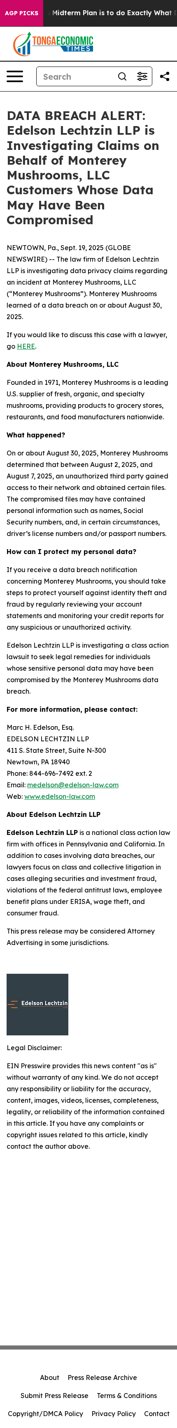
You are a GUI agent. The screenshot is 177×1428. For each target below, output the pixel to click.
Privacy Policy (113, 1414)
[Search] (122, 76)
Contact (157, 1414)
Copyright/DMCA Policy (45, 1414)
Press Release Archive (102, 1377)
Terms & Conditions (127, 1395)
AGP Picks (21, 13)
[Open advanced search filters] (142, 76)
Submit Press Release (54, 1395)
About (49, 1377)
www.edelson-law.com (59, 796)
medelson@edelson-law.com (73, 785)
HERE (26, 346)
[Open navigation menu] (15, 76)
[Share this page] (164, 76)
